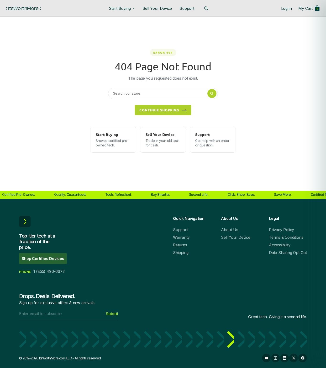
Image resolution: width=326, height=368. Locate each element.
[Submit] (211, 93)
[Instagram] (275, 358)
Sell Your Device (157, 8)
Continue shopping (159, 110)
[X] (293, 358)
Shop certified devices (43, 258)
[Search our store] (206, 8)
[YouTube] (266, 358)
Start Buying (120, 8)
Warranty (181, 237)
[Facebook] (302, 358)
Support (186, 8)
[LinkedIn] (284, 358)
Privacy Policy (281, 229)
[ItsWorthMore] (23, 8)
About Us (229, 229)
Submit (112, 313)
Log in (286, 8)
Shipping (180, 252)
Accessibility (279, 245)
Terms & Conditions (286, 237)
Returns (180, 245)
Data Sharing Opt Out (288, 252)
